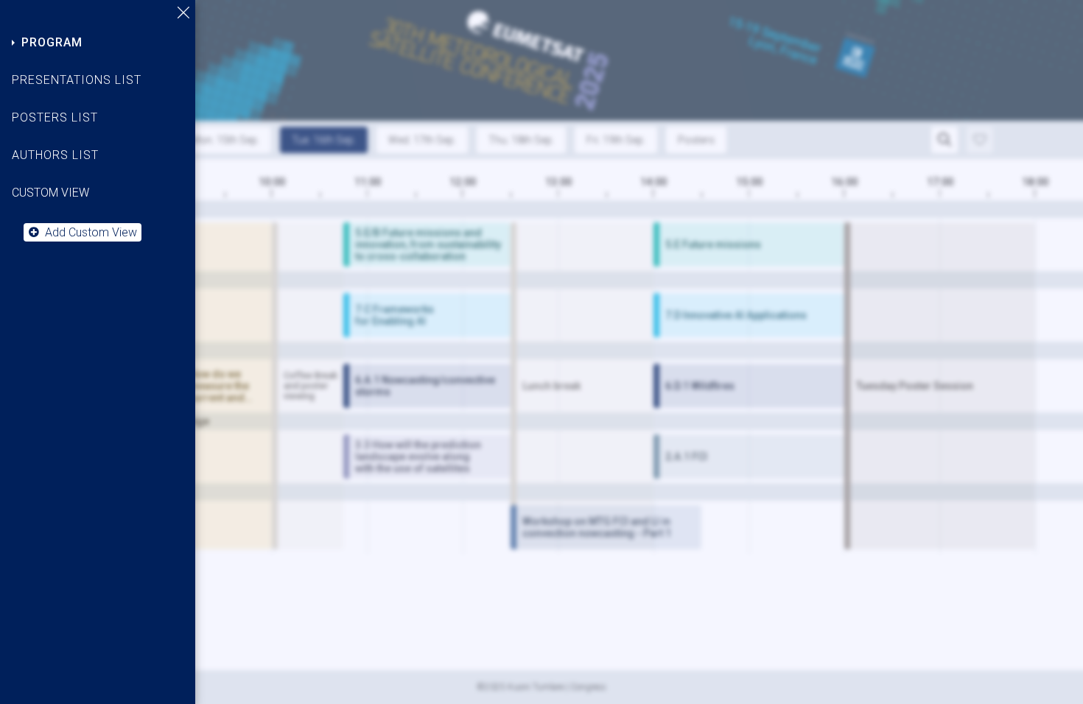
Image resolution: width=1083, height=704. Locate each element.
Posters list (55, 117)
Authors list (55, 155)
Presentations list (76, 80)
